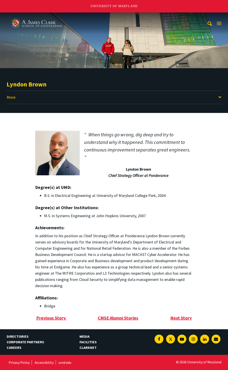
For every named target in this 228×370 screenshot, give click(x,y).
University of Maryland (114, 6)
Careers (14, 347)
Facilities (88, 342)
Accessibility (44, 362)
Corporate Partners (25, 342)
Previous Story (51, 318)
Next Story (181, 318)
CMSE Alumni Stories (118, 318)
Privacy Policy (19, 362)
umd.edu (65, 362)
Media (84, 336)
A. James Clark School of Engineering (36, 16)
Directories (17, 336)
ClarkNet (88, 347)
